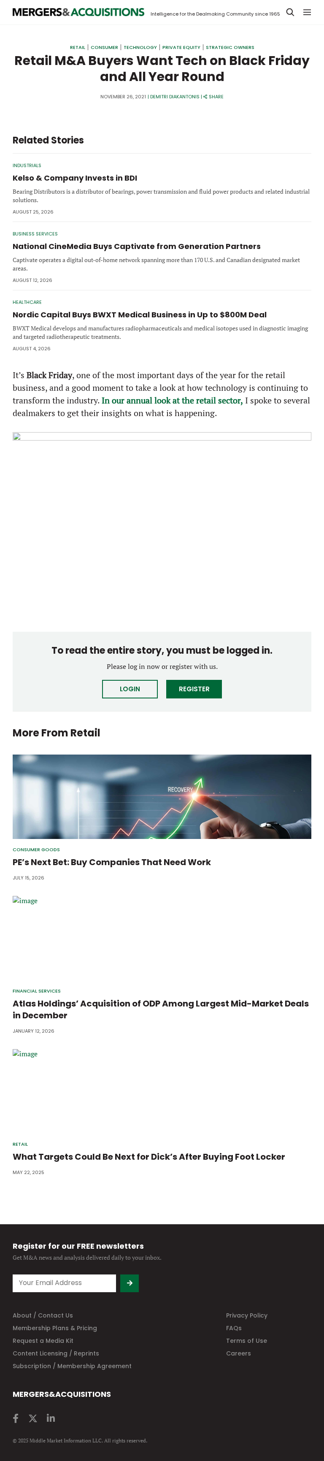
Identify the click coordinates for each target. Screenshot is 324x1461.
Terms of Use (246, 1341)
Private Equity (181, 47)
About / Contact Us (43, 1315)
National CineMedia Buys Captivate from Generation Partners (137, 246)
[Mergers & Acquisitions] (78, 12)
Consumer (104, 47)
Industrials (27, 165)
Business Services (35, 233)
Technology (140, 47)
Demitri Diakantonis (175, 96)
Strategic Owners (230, 47)
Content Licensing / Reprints (56, 1353)
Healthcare (27, 302)
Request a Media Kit (43, 1341)
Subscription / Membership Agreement (72, 1366)
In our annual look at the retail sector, (172, 400)
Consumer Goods (36, 849)
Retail (77, 47)
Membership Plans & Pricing (55, 1328)
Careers (238, 1353)
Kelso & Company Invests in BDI (75, 178)
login (130, 689)
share (216, 96)
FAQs (234, 1328)
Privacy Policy (246, 1315)
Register (194, 689)
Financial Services (37, 991)
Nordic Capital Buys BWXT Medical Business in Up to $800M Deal (140, 314)
